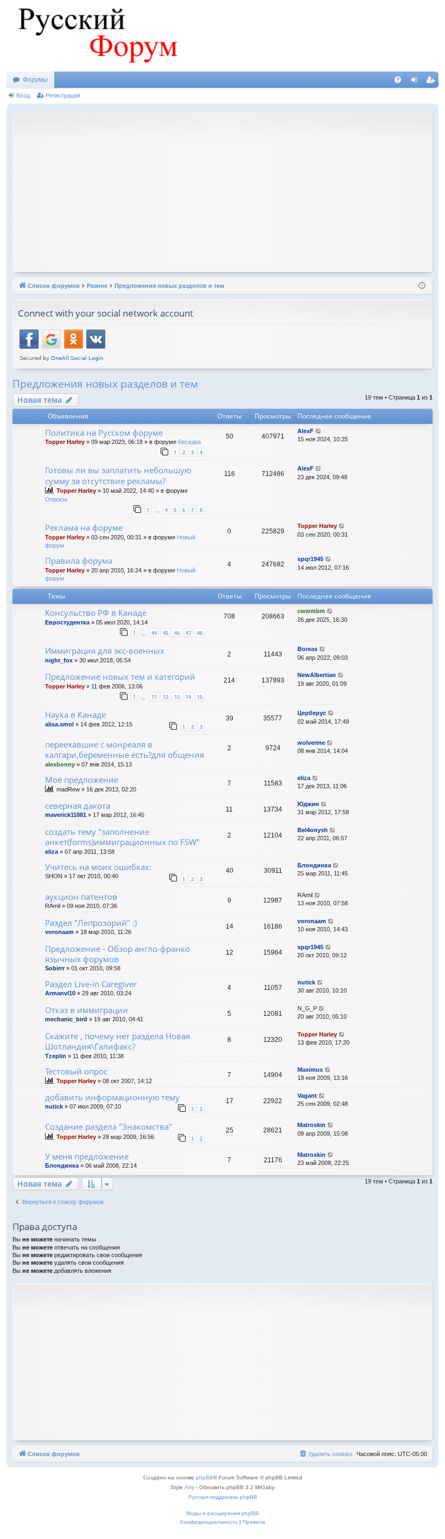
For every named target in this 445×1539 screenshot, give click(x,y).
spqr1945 (310, 559)
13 (177, 696)
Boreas (307, 649)
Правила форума (78, 560)
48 (199, 632)
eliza (303, 778)
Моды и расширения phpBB (222, 1513)
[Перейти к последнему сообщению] (318, 431)
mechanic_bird (66, 1019)
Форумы (35, 79)
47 (188, 632)
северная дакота (77, 805)
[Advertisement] (231, 191)
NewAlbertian (316, 675)
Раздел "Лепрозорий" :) (91, 922)
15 (199, 696)
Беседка (189, 442)
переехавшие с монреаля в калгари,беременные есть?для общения (124, 749)
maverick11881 (65, 815)
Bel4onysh (312, 830)
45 (165, 632)
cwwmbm (311, 611)
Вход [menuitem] (416, 82)
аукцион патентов (81, 896)
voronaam (59, 932)
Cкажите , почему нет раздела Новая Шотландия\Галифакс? (117, 1041)
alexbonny (60, 764)
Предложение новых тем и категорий (120, 676)
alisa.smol (59, 724)
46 (177, 632)
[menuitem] (398, 80)
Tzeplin (55, 1056)
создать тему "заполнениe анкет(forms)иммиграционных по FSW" (122, 836)
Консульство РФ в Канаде (96, 612)
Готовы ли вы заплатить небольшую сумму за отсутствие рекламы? (118, 475)
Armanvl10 (60, 993)
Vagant (307, 1095)
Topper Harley (65, 442)
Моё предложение (81, 779)
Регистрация (63, 95)
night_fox (59, 660)
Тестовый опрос (76, 1071)
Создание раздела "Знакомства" (108, 1126)
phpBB (204, 1477)
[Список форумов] (96, 36)
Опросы (56, 499)
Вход (23, 95)
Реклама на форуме (84, 527)
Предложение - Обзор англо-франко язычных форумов (117, 953)
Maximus (310, 1069)
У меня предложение (87, 1156)
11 (154, 696)
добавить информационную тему (112, 1097)
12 (165, 696)
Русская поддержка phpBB (222, 1497)
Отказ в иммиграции (86, 1009)
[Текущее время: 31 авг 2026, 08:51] (421, 286)
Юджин (308, 804)
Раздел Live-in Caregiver (91, 983)
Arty (189, 1487)
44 (154, 632)
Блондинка (314, 865)
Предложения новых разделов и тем (105, 384)
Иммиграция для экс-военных (104, 650)
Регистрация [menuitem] (432, 82)
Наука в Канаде (75, 714)
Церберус (311, 713)
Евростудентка (67, 622)
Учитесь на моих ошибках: (98, 866)
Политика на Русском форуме (104, 432)
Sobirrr (55, 968)
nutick (306, 982)
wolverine (311, 742)
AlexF (305, 431)
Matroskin (311, 1125)
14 (188, 696)
